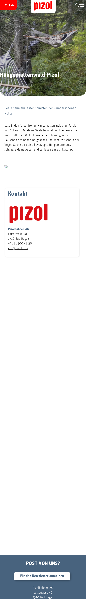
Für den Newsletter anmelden (42, 576)
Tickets (10, 5)
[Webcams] (70, 4)
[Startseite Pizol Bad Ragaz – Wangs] (43, 6)
